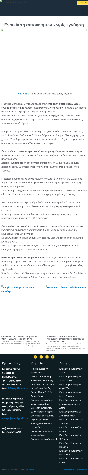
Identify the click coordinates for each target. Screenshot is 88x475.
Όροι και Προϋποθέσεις (68, 469)
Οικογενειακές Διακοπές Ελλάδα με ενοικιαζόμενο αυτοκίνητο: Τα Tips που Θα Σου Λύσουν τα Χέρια (65, 339)
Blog (27, 93)
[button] (84, 11)
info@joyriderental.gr (18, 388)
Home (19, 93)
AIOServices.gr (30, 469)
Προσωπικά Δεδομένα (81, 469)
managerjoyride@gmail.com (15, 418)
